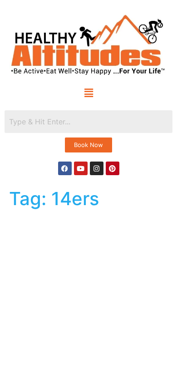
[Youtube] (81, 168)
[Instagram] (96, 168)
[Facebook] (65, 168)
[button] (88, 92)
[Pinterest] (112, 168)
